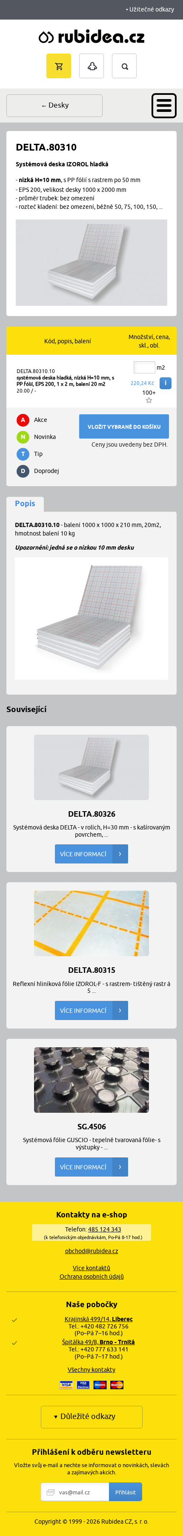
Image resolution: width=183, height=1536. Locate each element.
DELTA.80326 (91, 813)
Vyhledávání (133, 57)
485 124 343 (104, 1229)
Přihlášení (91, 57)
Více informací (83, 854)
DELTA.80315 (91, 970)
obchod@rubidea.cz (91, 1251)
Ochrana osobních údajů (92, 1276)
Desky (59, 105)
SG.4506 (91, 1126)
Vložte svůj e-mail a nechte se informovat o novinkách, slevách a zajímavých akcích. (91, 1469)
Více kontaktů (91, 1268)
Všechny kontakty (91, 1369)
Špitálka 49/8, (98, 1342)
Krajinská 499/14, (99, 1319)
